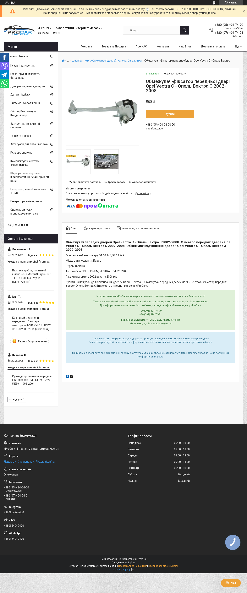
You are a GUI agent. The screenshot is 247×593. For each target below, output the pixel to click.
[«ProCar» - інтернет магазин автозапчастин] (19, 30)
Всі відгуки (15, 399)
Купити (170, 114)
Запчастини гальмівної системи (25, 125)
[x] (71, 376)
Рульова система (21, 152)
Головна (86, 46)
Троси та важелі (20, 135)
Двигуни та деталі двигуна (27, 86)
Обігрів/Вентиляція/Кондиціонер (23, 113)
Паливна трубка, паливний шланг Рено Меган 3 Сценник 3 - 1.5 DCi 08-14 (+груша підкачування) (32, 276)
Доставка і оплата (213, 46)
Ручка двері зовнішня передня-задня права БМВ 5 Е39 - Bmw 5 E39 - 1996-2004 (32, 380)
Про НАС (141, 46)
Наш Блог (184, 46)
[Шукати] (184, 30)
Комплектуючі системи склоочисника (25, 163)
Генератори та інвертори (26, 201)
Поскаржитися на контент (132, 566)
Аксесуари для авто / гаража (29, 144)
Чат (233, 583)
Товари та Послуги (114, 46)
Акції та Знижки (18, 224)
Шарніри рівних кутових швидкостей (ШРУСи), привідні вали (29, 177)
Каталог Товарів (18, 56)
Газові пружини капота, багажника (25, 75)
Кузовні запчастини (23, 65)
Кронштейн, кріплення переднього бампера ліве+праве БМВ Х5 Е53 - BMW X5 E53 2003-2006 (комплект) (31, 323)
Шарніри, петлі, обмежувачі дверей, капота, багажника (107, 60)
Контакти (162, 46)
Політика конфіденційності (163, 566)
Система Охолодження (25, 103)
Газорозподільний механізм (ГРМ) (28, 191)
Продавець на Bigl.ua (123, 562)
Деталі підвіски (20, 94)
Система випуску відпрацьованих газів (24, 211)
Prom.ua (142, 559)
